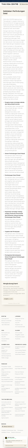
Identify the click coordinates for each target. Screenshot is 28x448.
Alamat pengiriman (6, 355)
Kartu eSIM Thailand (20, 411)
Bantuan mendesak (6, 320)
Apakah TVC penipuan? (4, 351)
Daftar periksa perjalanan (4, 374)
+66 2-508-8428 (5, 324)
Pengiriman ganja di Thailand (20, 347)
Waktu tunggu (5, 357)
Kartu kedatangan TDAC (5, 347)
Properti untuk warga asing (6, 385)
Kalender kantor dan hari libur (6, 415)
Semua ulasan (18, 332)
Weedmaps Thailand (20, 354)
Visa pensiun (4, 334)
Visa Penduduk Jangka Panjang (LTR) (20, 408)
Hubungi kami (5, 318)
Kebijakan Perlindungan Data (8, 430)
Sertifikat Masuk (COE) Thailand (20, 389)
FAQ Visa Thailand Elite (7, 381)
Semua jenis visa (5, 332)
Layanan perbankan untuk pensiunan (20, 415)
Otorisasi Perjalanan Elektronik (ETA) (6, 411)
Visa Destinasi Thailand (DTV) (7, 369)
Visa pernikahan (5, 338)
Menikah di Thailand (20, 385)
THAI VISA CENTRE (9, 4)
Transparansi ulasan (20, 336)
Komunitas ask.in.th (6, 402)
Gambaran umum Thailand (19, 392)
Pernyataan (20, 430)
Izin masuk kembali (20, 326)
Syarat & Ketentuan (16, 432)
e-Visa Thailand (18, 379)
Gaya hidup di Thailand (20, 368)
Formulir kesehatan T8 (7, 391)
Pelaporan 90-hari (19, 318)
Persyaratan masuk (6, 366)
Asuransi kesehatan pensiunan (19, 382)
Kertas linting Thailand (20, 350)
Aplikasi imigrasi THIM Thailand (20, 404)
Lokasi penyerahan (6, 353)
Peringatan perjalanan (20, 377)
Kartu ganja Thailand (20, 352)
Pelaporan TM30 (19, 374)
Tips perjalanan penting (7, 379)
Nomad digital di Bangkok (5, 389)
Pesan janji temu (5, 322)
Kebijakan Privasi (5, 432)
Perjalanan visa (18, 324)
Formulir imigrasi (5, 377)
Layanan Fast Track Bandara (6, 404)
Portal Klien (18, 320)
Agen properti (5, 417)
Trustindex (17, 338)
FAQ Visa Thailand (19, 372)
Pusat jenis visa (18, 366)
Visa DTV (17, 322)
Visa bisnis (4, 340)
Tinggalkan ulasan (19, 334)
